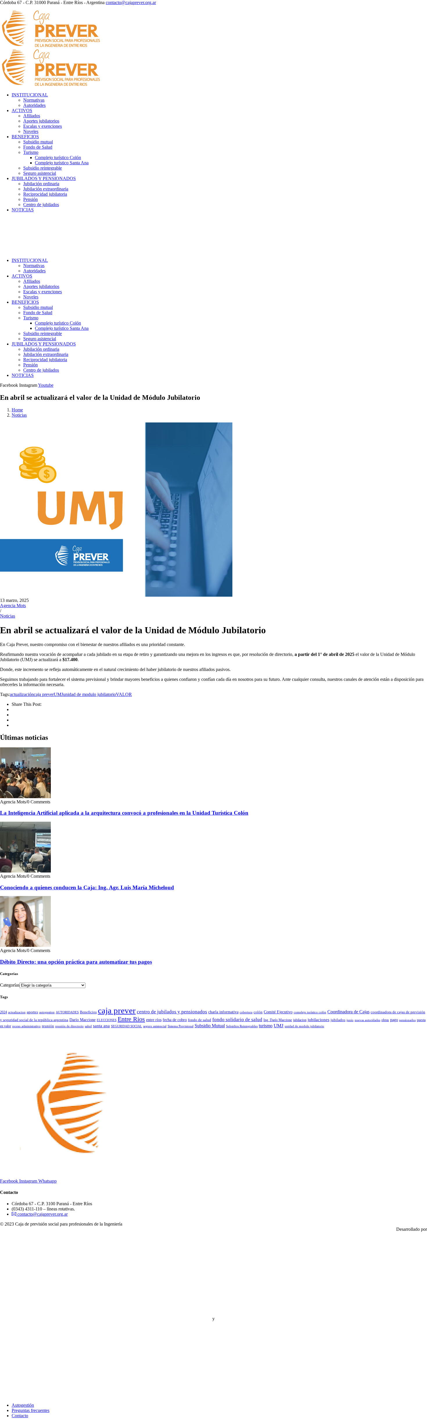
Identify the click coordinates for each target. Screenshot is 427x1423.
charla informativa (223, 1012)
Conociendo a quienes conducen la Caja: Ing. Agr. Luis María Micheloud (87, 887)
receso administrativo (26, 1026)
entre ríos (154, 1019)
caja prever (44, 694)
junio (350, 1020)
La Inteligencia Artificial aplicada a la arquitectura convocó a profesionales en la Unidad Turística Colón (124, 813)
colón (258, 1012)
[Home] (47, 250)
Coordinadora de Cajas (348, 1011)
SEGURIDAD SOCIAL (126, 1026)
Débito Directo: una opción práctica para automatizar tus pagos (76, 962)
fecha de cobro (175, 1019)
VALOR (124, 694)
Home (17, 409)
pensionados (407, 1020)
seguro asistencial (154, 1026)
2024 (3, 1012)
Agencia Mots (13, 605)
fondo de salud (199, 1020)
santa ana (101, 1025)
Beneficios (88, 1012)
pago (394, 1020)
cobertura (246, 1012)
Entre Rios (131, 1019)
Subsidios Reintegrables (242, 1026)
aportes (32, 1012)
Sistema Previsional (180, 1026)
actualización (22, 694)
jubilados (338, 1020)
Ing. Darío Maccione (277, 1020)
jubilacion (299, 1020)
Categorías (9, 985)
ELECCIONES (106, 1020)
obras (385, 1020)
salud (88, 1026)
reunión (48, 1026)
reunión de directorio (69, 1026)
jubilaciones (318, 1019)
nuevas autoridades (367, 1020)
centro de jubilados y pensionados (172, 1011)
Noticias (19, 415)
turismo (265, 1025)
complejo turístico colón (310, 1012)
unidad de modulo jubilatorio (89, 694)
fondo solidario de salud (237, 1019)
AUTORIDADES (67, 1012)
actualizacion (17, 1012)
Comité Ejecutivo (278, 1012)
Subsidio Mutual (210, 1025)
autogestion (47, 1012)
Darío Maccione (82, 1019)
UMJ (58, 694)
